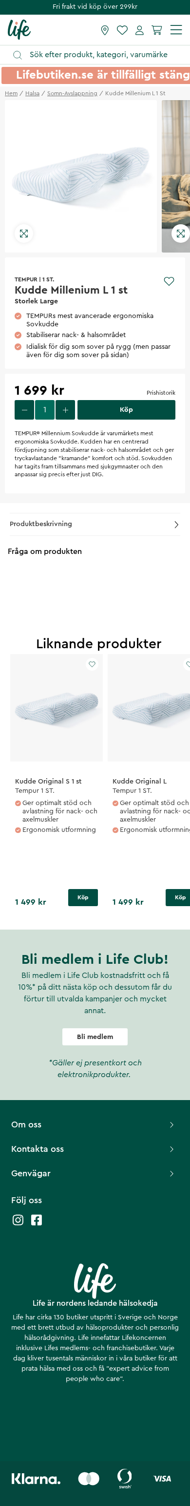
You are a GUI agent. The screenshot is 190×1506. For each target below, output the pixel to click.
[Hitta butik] (105, 30)
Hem (11, 93)
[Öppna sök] (99, 55)
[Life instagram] (18, 1225)
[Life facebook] (36, 1225)
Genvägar (31, 1173)
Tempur (26, 279)
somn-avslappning (72, 93)
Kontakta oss (37, 1149)
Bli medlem (95, 1037)
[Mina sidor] (139, 30)
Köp (83, 897)
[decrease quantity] (24, 410)
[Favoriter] (122, 30)
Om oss (26, 1124)
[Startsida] (19, 29)
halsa (32, 93)
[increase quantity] (65, 410)
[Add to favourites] (169, 281)
